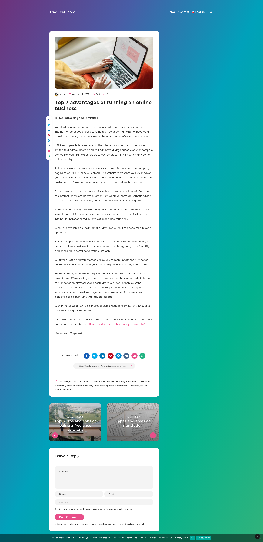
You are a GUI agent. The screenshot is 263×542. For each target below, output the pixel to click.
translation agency (104, 385)
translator (134, 385)
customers (132, 381)
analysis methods (82, 381)
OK (192, 538)
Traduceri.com (62, 12)
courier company (116, 381)
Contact (183, 12)
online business (84, 385)
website (67, 389)
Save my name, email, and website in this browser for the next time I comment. (95, 509)
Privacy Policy (204, 538)
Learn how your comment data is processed (120, 524)
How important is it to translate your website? (117, 324)
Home (171, 12)
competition (99, 381)
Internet (71, 385)
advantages (65, 381)
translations (121, 385)
